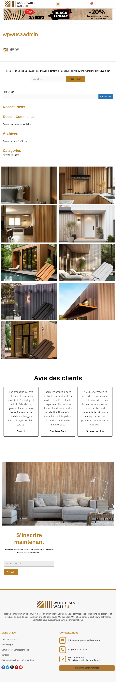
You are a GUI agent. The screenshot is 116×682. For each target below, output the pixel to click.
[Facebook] (3, 667)
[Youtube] (21, 667)
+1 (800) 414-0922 (77, 649)
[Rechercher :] (48, 79)
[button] (58, 4)
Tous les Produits (9, 639)
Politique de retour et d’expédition (17, 660)
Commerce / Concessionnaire (15, 649)
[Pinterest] (16, 667)
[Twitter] (7, 667)
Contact (5, 655)
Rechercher (8, 91)
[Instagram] (12, 667)
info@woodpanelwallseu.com (84, 640)
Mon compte (7, 644)
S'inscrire (11, 572)
